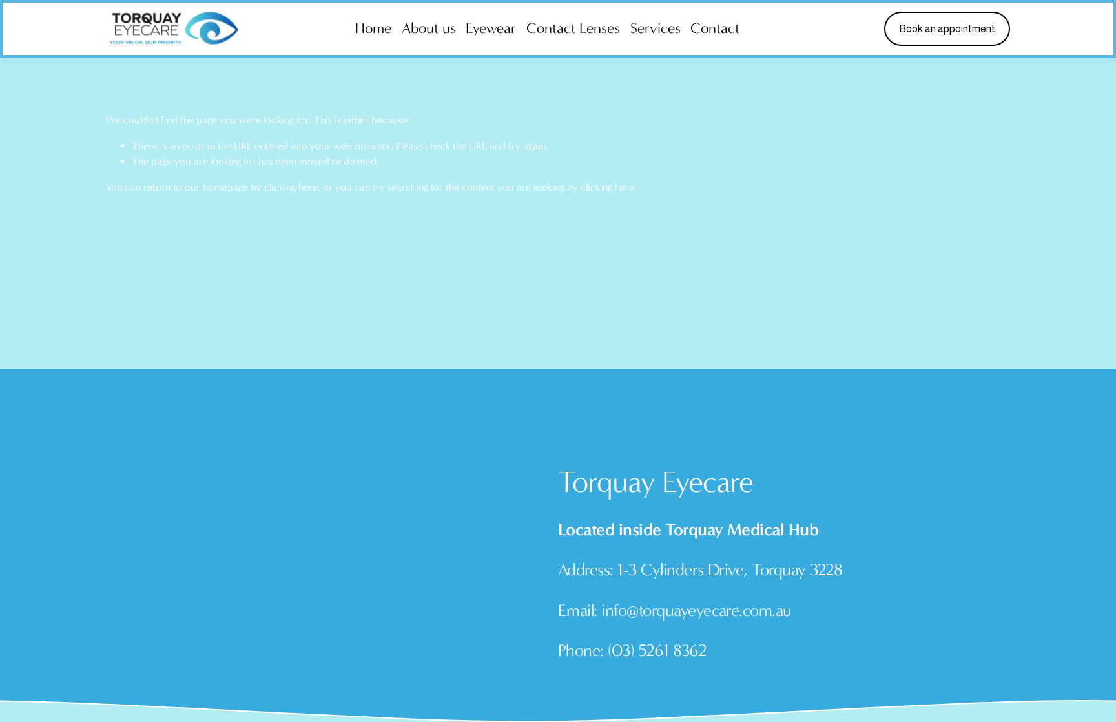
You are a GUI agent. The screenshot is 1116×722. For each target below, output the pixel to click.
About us (429, 28)
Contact (714, 28)
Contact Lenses (573, 28)
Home (373, 28)
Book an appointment (947, 28)
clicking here (291, 187)
